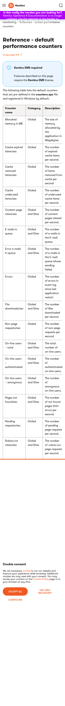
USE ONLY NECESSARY (45, 591)
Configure (15, 599)
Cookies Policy (41, 579)
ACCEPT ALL (15, 591)
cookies (27, 570)
